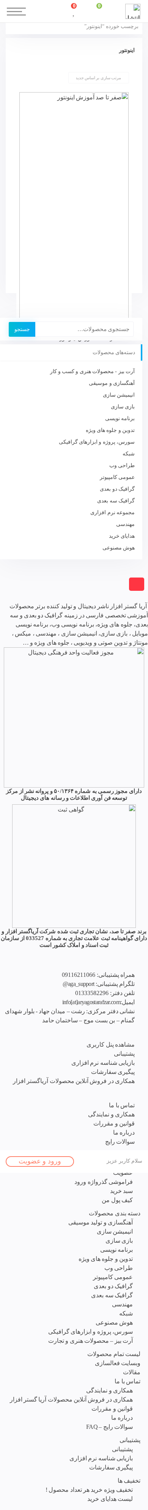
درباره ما (122, 1417)
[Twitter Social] (48, 1503)
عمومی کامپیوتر (117, 477)
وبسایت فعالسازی (117, 1363)
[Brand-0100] (74, 865)
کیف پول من (117, 1200)
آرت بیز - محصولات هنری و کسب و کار (92, 371)
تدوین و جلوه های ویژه (110, 430)
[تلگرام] (41, 597)
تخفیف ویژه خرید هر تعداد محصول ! (89, 1489)
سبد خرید (121, 1191)
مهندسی (125, 524)
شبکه (129, 454)
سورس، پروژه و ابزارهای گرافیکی (97, 442)
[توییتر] (22, 597)
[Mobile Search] (49, 11)
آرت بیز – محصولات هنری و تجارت (90, 1340)
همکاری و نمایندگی (109, 1390)
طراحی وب (122, 465)
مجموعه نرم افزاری (112, 512)
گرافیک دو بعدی (117, 489)
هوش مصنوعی (118, 548)
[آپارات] (13, 597)
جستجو (22, 329)
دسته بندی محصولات (114, 1213)
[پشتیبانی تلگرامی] (4, 597)
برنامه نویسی (120, 418)
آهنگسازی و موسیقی (112, 383)
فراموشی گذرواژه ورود (103, 1182)
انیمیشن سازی (119, 395)
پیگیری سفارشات (111, 1467)
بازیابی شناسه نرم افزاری (101, 1458)
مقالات (131, 1372)
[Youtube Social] (65, 1503)
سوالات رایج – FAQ (109, 1427)
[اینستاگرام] (32, 597)
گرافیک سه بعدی (116, 501)
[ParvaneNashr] (74, 717)
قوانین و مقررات (112, 1408)
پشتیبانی (130, 1440)
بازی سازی (123, 407)
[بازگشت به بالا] (136, 584)
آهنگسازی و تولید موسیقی (100, 1222)
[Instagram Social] (99, 1503)
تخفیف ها (129, 1480)
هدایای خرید (122, 536)
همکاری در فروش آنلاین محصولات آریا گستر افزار (71, 1399)
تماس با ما (127, 1381)
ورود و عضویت (40, 1161)
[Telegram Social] (82, 1503)
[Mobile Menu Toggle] (11, 7)
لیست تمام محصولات (113, 1354)
